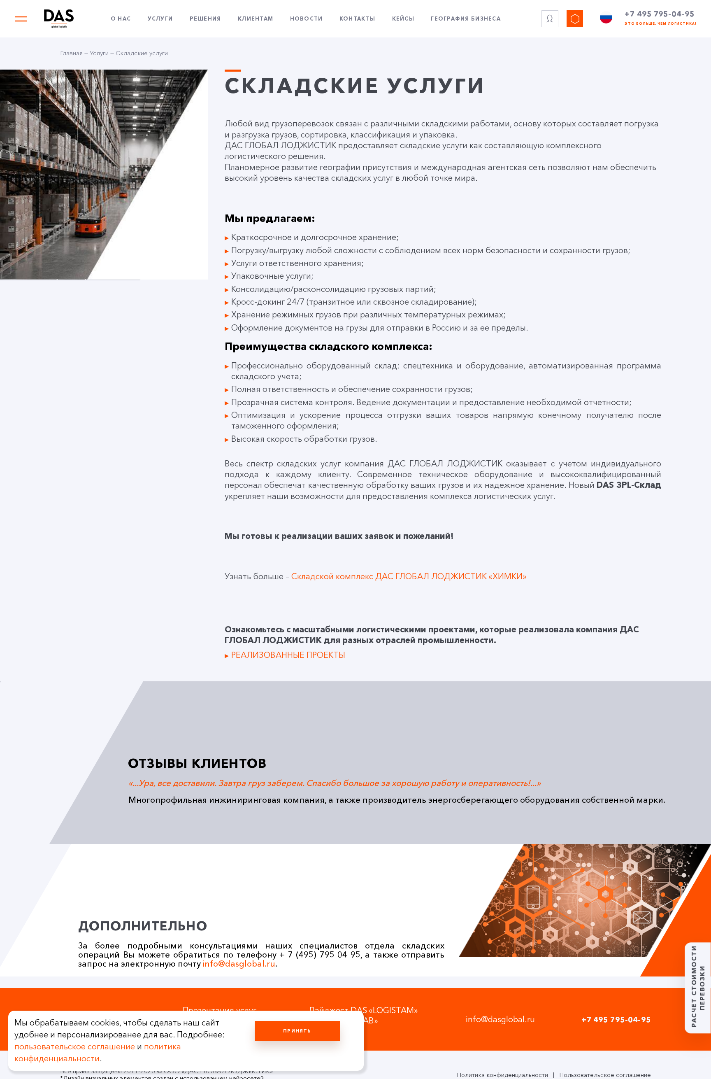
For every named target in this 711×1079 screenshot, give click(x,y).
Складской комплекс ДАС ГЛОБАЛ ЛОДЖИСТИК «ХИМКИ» (409, 576)
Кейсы (403, 19)
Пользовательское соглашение (605, 1075)
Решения (205, 19)
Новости (306, 19)
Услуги (160, 19)
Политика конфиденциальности (502, 1075)
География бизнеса (466, 19)
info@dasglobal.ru (239, 964)
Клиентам (255, 19)
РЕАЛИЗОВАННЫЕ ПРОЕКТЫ (288, 655)
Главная (71, 53)
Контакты (357, 19)
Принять (297, 1031)
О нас (121, 19)
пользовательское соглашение (74, 1046)
